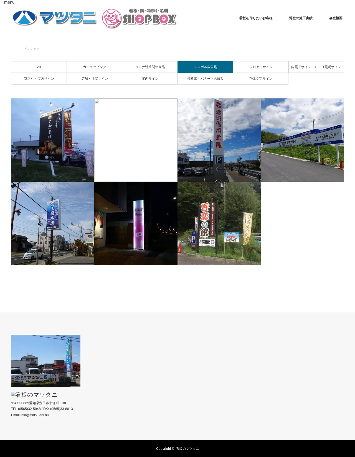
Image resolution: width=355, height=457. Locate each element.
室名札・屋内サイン (39, 79)
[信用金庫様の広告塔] (219, 140)
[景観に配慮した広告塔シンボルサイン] (219, 223)
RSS (15, 448)
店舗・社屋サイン (94, 79)
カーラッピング (94, 67)
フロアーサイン (261, 67)
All (39, 67)
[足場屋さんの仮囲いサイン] (302, 140)
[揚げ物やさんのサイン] (52, 140)
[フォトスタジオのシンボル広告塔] (136, 223)
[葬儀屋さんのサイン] (52, 223)
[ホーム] (13, 42)
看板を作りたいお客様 (256, 18)
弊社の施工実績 (301, 18)
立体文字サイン (260, 79)
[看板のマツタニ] (94, 18)
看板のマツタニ (187, 449)
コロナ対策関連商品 (150, 67)
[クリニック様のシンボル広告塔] (136, 140)
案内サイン (150, 79)
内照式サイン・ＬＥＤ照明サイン (316, 67)
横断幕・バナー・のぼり (205, 79)
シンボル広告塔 (205, 67)
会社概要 (336, 18)
